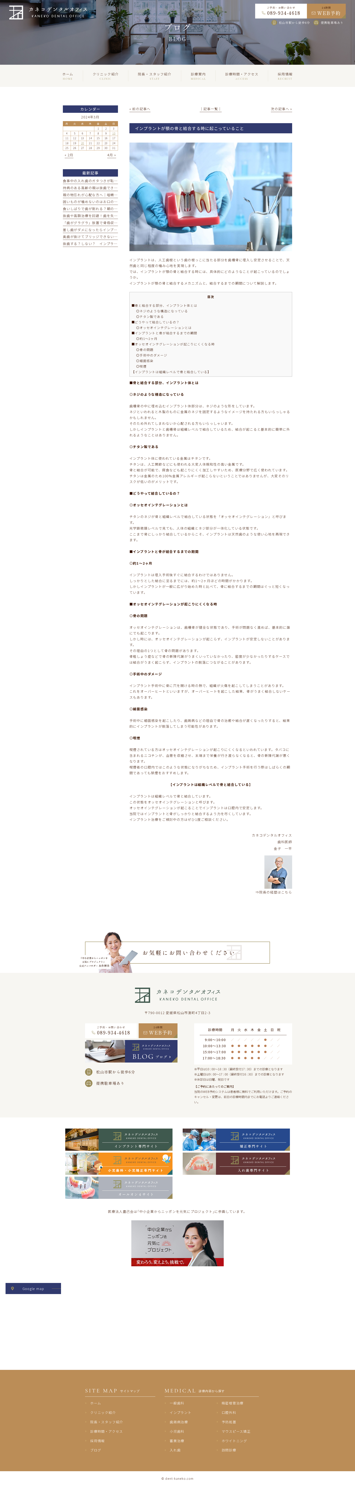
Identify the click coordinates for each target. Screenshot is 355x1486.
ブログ (95, 1450)
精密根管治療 (233, 1403)
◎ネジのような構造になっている (162, 311)
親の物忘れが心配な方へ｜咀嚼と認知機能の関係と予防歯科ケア (116, 194)
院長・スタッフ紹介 (106, 1421)
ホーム (95, 1403)
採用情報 (97, 1440)
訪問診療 (229, 1450)
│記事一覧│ (211, 108)
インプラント (181, 1412)
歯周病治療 (179, 1421)
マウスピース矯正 (236, 1431)
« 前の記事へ (140, 108)
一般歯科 (177, 1403)
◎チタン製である (150, 316)
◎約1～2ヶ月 (147, 338)
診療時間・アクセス (106, 1431)
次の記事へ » (281, 108)
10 (114, 133)
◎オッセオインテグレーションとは (164, 327)
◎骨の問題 (144, 349)
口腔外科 (229, 1412)
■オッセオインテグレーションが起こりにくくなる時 (173, 344)
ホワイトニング (234, 1440)
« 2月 (69, 154)
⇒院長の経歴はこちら (274, 892)
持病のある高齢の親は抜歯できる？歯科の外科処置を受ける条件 (116, 187)
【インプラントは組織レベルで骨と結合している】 (171, 371)
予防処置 (229, 1421)
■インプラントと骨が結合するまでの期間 (164, 333)
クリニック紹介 (103, 1412)
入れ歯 (175, 1450)
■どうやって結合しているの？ (155, 322)
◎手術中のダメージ (151, 355)
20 (82, 143)
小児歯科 (177, 1431)
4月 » (111, 154)
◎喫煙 (141, 366)
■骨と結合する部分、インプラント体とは (164, 305)
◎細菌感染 (144, 360)
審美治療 (177, 1440)
